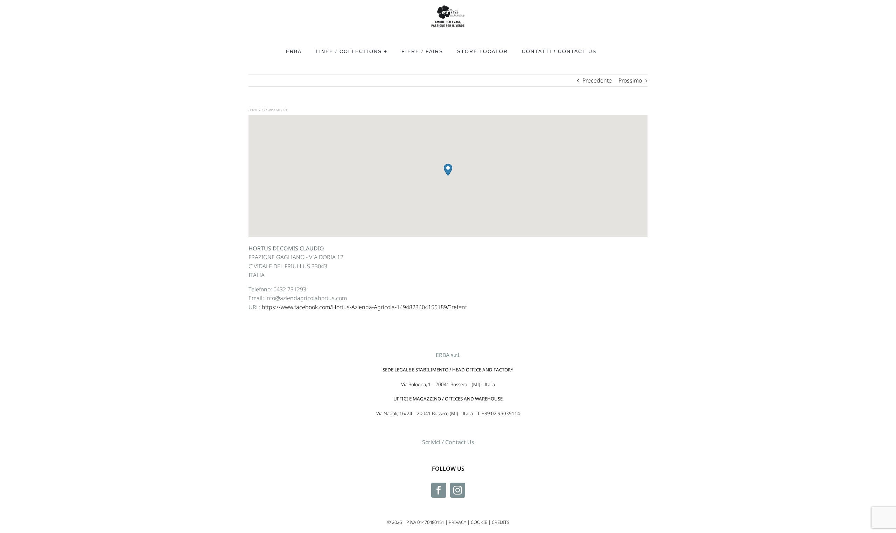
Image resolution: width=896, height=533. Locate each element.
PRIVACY (457, 522)
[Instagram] (457, 490)
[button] (448, 170)
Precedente (597, 80)
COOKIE (479, 522)
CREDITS (500, 522)
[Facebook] (438, 490)
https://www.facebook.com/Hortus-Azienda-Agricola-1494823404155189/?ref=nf (364, 307)
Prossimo (630, 80)
